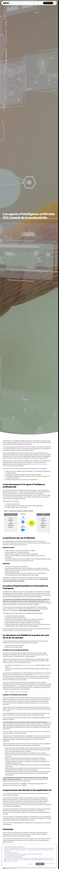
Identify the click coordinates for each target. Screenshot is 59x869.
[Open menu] (55, 3)
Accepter (40, 863)
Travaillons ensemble (48, 3)
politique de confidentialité (12, 861)
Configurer (30, 863)
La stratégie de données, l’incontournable (18, 691)
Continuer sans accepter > (49, 864)
